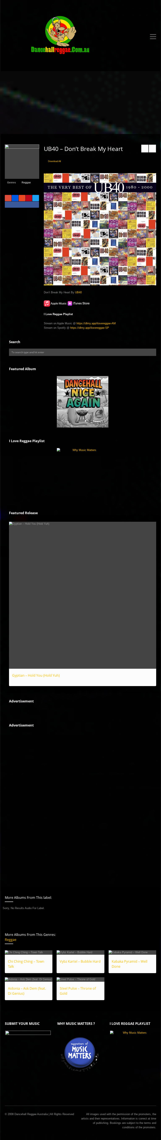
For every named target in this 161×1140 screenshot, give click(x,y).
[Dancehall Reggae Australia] (80, 36)
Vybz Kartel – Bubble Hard (80, 961)
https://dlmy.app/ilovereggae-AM (96, 323)
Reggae (26, 182)
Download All (54, 161)
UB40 (78, 292)
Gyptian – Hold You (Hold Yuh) (36, 675)
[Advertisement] (80, 102)
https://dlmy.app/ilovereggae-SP (89, 327)
